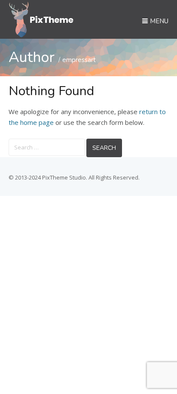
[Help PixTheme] (41, 18)
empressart (79, 60)
